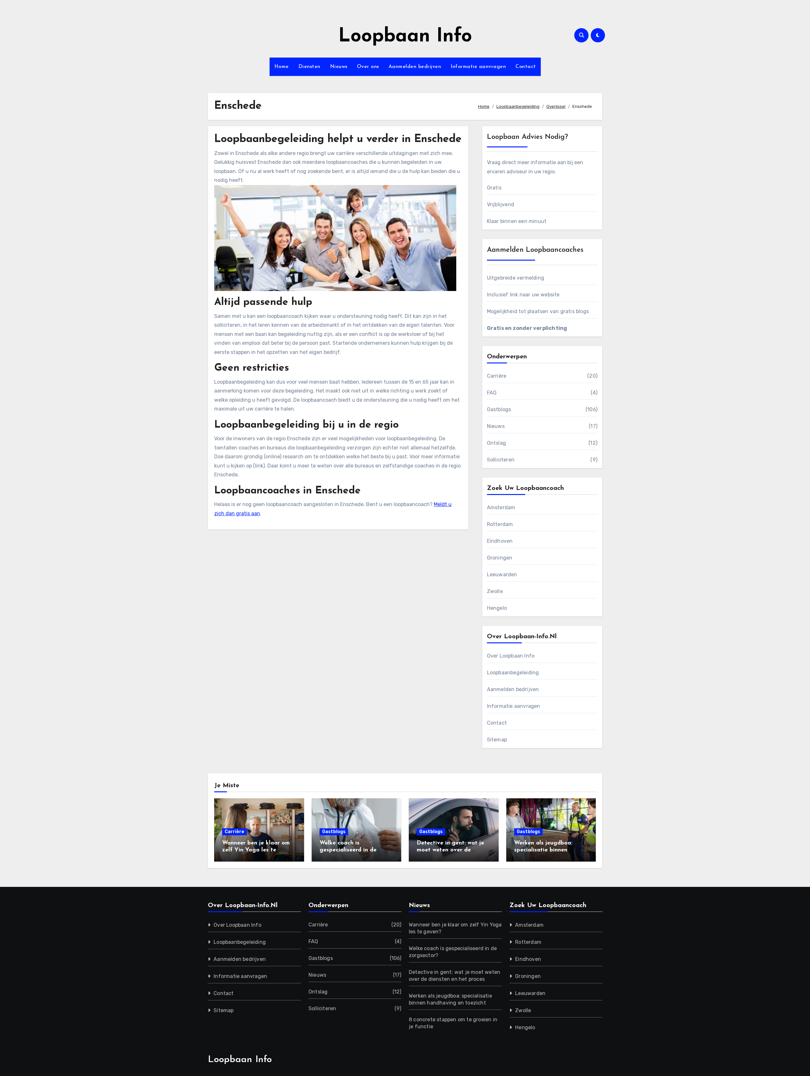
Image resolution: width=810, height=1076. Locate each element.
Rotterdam (500, 524)
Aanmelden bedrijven (415, 66)
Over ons (368, 66)
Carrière (497, 376)
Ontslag (496, 443)
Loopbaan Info (405, 36)
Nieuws (338, 66)
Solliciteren (500, 460)
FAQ (492, 393)
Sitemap (497, 740)
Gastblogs (499, 409)
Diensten (309, 66)
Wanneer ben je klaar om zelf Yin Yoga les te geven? (256, 850)
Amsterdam (501, 507)
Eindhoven (500, 541)
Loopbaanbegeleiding (513, 673)
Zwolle (495, 591)
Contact (525, 66)
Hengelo (497, 608)
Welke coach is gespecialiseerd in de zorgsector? (348, 850)
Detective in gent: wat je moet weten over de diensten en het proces (450, 850)
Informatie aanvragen (478, 66)
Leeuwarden (502, 575)
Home (281, 66)
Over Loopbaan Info (511, 656)
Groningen (500, 558)
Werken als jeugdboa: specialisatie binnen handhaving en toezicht (546, 850)
